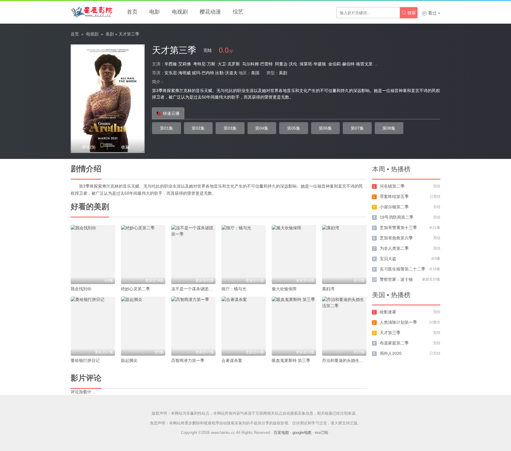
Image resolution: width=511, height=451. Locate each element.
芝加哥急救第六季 (396, 238)
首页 (132, 12)
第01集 (166, 128)
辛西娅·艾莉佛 (177, 64)
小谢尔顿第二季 (394, 206)
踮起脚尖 (129, 360)
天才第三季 (390, 332)
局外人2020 (391, 353)
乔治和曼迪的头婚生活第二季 (349, 360)
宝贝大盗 (388, 258)
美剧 (110, 34)
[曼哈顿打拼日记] (93, 326)
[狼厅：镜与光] (243, 254)
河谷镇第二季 (392, 186)
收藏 (125, 147)
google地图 (301, 432)
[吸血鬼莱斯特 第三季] (294, 326)
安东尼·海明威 (177, 72)
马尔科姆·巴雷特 (257, 64)
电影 (154, 12)
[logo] (91, 12)
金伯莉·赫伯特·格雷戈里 (350, 64)
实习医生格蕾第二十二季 (402, 269)
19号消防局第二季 (396, 217)
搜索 (409, 12)
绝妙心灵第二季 (135, 288)
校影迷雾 (388, 312)
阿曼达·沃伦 (286, 64)
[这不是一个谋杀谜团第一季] (193, 254)
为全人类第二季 (394, 248)
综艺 (238, 12)
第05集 (293, 128)
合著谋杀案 (231, 360)
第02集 (198, 128)
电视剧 (180, 12)
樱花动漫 (210, 12)
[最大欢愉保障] (294, 254)
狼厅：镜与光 (233, 288)
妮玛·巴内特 (203, 72)
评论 (89, 147)
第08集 (388, 128)
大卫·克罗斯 (229, 64)
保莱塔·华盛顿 (313, 64)
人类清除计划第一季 (398, 322)
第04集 (261, 128)
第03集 (230, 128)
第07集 (357, 128)
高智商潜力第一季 (187, 360)
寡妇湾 (328, 288)
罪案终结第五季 (394, 196)
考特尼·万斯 (204, 64)
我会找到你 (81, 288)
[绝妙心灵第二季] (143, 254)
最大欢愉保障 (284, 288)
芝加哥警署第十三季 (398, 227)
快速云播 (171, 113)
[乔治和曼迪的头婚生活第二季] (344, 326)
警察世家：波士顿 (396, 279)
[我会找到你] (93, 254)
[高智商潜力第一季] (193, 326)
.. (376, 64)
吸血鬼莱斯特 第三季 (291, 360)
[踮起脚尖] (143, 326)
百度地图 (281, 432)
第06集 (325, 128)
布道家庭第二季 (394, 343)
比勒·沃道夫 (226, 72)
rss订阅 (321, 432)
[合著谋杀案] (243, 326)
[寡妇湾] (344, 254)
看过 (429, 13)
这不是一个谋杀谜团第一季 (196, 288)
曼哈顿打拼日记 (85, 360)
